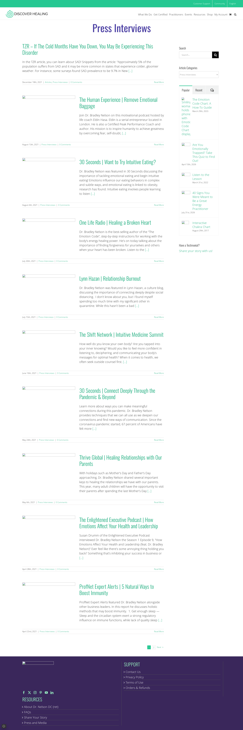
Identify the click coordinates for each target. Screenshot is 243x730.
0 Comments (76, 82)
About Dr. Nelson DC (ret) (41, 707)
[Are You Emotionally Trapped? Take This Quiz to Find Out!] (186, 145)
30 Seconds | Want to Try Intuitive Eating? (48, 174)
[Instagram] (35, 692)
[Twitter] (29, 692)
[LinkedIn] (51, 692)
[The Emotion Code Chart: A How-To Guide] (186, 100)
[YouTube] (46, 692)
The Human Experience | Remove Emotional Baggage (48, 112)
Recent (198, 90)
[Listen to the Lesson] (186, 175)
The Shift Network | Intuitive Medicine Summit (48, 347)
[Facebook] (23, 692)
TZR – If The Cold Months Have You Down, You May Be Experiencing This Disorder (87, 49)
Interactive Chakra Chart (201, 225)
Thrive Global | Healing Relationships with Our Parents (48, 470)
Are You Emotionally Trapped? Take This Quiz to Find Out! (203, 153)
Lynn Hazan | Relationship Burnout (48, 291)
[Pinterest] (40, 692)
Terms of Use (134, 682)
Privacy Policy (135, 677)
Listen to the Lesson (200, 177)
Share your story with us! (195, 251)
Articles (48, 82)
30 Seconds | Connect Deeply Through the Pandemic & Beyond (48, 403)
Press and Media (35, 723)
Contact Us (133, 672)
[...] (130, 71)
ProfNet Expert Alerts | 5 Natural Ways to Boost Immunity (48, 599)
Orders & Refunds (138, 688)
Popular (186, 90)
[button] (235, 14)
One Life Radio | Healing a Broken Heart (48, 235)
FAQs (27, 712)
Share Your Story (35, 717)
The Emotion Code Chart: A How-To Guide (202, 103)
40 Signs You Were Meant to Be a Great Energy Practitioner (202, 201)
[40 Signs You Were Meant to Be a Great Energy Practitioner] (186, 193)
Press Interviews (60, 82)
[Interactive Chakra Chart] (185, 223)
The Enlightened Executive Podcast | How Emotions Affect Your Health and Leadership (48, 532)
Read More (159, 82)
